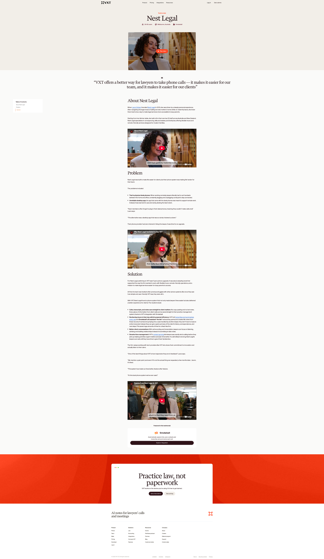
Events (147, 531)
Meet (112, 536)
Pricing (152, 3)
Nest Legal (151, 107)
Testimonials (162, 13)
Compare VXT (131, 539)
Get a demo (217, 3)
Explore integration (162, 443)
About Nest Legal (20, 105)
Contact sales (165, 542)
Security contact (203, 557)
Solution (19, 110)
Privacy (211, 557)
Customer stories (149, 542)
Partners (147, 536)
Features (130, 542)
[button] (144, 2)
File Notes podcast (150, 534)
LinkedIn (154, 557)
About (163, 531)
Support (164, 539)
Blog (146, 539)
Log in (209, 3)
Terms (195, 557)
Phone (113, 531)
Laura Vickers (136, 107)
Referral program (166, 536)
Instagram (167, 557)
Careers (164, 534)
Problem (18, 107)
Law (129, 531)
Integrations (160, 3)
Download (113, 542)
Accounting (131, 534)
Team (112, 534)
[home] (106, 2)
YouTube (161, 557)
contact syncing (158, 334)
